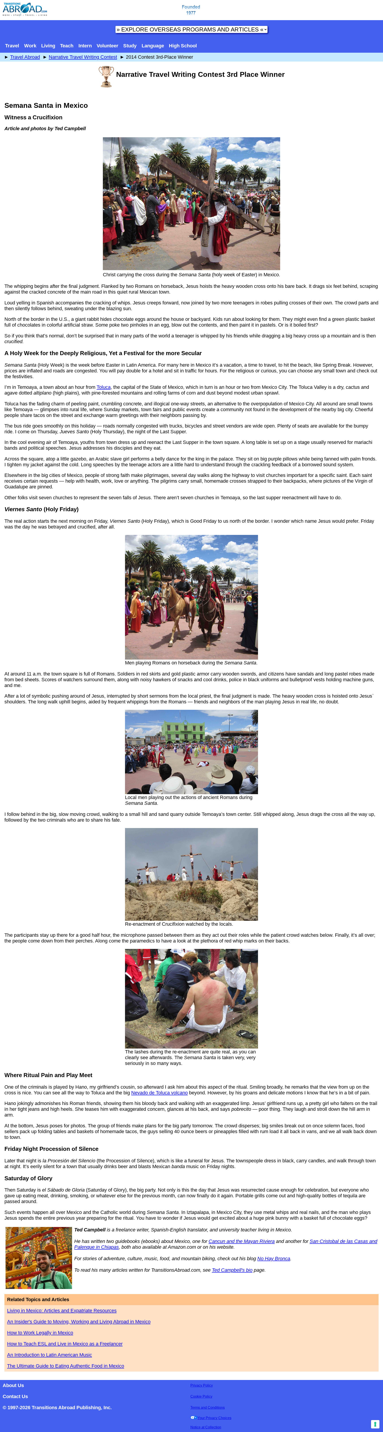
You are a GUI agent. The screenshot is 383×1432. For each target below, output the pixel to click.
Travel (12, 45)
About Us (13, 1385)
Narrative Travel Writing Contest (83, 57)
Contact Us (15, 1396)
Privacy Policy (201, 1385)
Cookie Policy (201, 1396)
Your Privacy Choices (214, 1418)
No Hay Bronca (273, 1258)
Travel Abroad (25, 57)
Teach (66, 45)
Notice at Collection (205, 1427)
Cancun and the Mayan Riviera (242, 1241)
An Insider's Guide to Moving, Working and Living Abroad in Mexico (78, 1321)
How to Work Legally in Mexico (40, 1332)
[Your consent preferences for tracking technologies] (375, 1424)
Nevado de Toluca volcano (159, 1092)
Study (130, 45)
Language (153, 45)
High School (183, 45)
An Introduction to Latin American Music (49, 1355)
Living (48, 45)
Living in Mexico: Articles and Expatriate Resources (62, 1310)
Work (30, 45)
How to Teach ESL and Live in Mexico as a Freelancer (65, 1344)
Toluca (104, 387)
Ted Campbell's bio (232, 1270)
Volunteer (107, 45)
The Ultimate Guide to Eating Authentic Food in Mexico (65, 1366)
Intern (85, 45)
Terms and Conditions (207, 1407)
